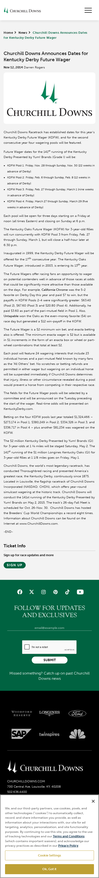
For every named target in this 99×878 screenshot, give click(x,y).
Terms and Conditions (69, 836)
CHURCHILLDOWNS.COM (26, 781)
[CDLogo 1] (45, 767)
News (23, 32)
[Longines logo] (49, 713)
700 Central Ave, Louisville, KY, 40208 (34, 786)
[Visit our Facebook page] (19, 592)
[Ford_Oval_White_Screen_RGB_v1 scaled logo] (77, 713)
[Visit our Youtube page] (79, 592)
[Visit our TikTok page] (67, 592)
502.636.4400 (17, 792)
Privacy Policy (68, 845)
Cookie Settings (49, 855)
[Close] (93, 801)
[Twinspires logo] (49, 733)
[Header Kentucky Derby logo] (22, 10)
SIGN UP (15, 565)
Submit (49, 660)
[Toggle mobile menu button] (88, 10)
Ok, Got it (49, 869)
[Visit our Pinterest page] (55, 592)
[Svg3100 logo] (77, 733)
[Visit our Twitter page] (31, 592)
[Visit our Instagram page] (43, 592)
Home (8, 32)
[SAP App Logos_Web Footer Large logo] (22, 733)
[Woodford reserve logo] (22, 713)
